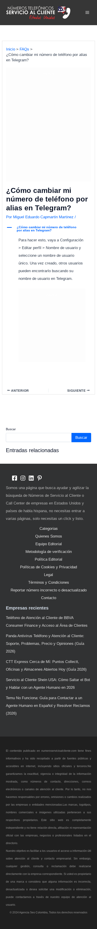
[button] (48, 229)
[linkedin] (31, 478)
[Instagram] (23, 478)
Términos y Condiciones (48, 582)
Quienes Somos (48, 536)
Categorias (48, 528)
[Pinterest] (39, 478)
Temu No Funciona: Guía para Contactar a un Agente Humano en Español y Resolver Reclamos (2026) (48, 705)
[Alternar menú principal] (87, 12)
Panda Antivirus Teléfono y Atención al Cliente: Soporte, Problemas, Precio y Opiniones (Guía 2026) (45, 643)
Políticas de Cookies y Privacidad (48, 567)
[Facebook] (14, 478)
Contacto (48, 598)
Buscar (11, 429)
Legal (48, 575)
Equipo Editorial (48, 544)
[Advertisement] (48, 128)
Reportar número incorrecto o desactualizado (49, 590)
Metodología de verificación (48, 552)
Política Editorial (48, 559)
